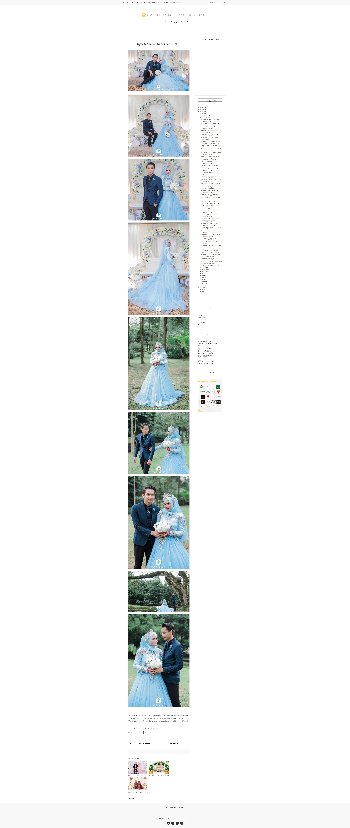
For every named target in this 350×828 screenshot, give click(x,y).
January (204, 286)
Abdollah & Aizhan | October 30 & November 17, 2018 (210, 235)
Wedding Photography (154, 729)
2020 (201, 109)
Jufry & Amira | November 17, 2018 (210, 141)
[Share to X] (139, 732)
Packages (153, 2)
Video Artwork (202, 320)
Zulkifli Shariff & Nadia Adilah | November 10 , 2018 (209, 162)
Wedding (134, 729)
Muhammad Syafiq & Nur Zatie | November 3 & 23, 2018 (210, 224)
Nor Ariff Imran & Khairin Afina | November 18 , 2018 (210, 135)
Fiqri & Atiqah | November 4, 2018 (210, 203)
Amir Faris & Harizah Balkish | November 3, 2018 (209, 215)
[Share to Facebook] (134, 732)
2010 (201, 298)
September (205, 269)
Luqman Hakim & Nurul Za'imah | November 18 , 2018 (210, 127)
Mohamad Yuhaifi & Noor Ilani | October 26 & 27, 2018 (209, 259)
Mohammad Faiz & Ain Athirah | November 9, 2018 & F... (210, 191)
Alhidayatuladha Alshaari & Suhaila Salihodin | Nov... (211, 153)
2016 (201, 290)
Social (178, 2)
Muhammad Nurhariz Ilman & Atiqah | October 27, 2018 (211, 246)
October (204, 267)
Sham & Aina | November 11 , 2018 (210, 156)
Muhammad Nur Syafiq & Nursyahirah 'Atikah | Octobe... (210, 264)
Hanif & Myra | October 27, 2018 (210, 252)
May (203, 277)
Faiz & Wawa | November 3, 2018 (210, 201)
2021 (201, 107)
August (204, 271)
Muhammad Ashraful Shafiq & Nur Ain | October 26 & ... (210, 255)
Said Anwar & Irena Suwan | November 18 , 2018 (209, 131)
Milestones (139, 2)
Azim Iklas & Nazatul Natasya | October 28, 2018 (209, 239)
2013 (201, 294)
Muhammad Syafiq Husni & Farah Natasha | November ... (210, 187)
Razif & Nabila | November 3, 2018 (210, 218)
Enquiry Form (201, 325)
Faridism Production (182, 818)
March (203, 281)
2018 (201, 113)
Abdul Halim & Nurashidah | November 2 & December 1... (209, 231)
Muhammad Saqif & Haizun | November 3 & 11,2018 (209, 220)
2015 (201, 292)
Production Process (203, 315)
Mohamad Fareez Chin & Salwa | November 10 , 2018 (210, 176)
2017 (201, 288)
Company (125, 2)
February (204, 283)
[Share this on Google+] (145, 732)
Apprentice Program (169, 2)
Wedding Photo (142, 729)
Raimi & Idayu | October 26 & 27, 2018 (211, 262)
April (203, 279)
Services (132, 2)
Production (146, 2)
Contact (160, 2)
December (205, 115)
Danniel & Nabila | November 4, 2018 (211, 209)
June (203, 275)
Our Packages (202, 322)
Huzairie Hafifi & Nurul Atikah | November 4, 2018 (209, 211)
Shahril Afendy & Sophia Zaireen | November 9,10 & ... (210, 195)
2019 (201, 111)
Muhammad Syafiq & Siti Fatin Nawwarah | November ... (209, 158)
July (203, 273)
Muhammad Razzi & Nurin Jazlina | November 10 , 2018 (210, 169)
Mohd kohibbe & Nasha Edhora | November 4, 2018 (210, 206)
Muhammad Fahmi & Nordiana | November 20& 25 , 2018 (210, 120)
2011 (201, 296)
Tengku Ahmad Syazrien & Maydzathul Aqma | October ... (210, 249)
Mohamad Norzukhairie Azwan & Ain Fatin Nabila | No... (211, 180)
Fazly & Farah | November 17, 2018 (210, 143)
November (205, 117)
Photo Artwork (202, 317)
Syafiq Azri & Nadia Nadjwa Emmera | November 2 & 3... (211, 228)
